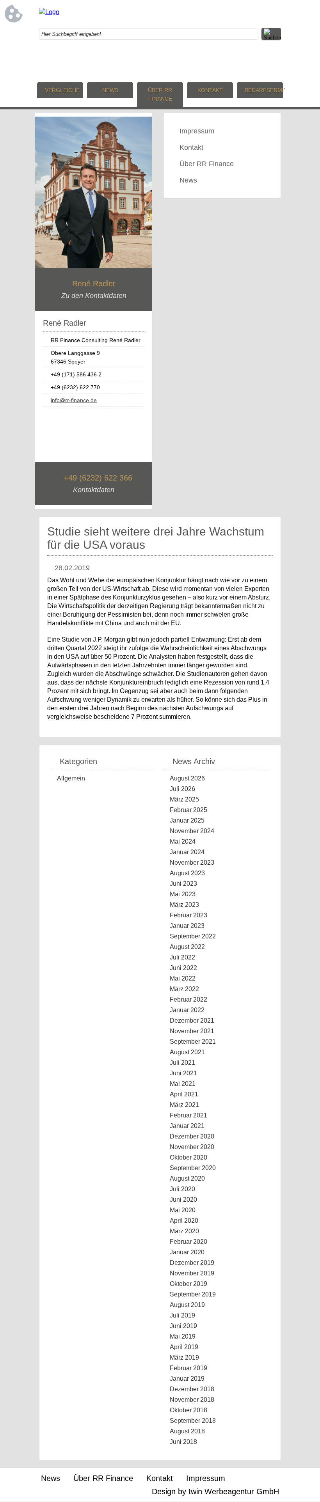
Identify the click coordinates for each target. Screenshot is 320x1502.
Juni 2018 (183, 1441)
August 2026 (187, 778)
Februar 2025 (188, 810)
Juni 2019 (183, 1326)
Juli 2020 (182, 1189)
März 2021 (184, 1104)
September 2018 (193, 1420)
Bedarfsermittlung (264, 90)
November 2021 (192, 1031)
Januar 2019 (187, 1378)
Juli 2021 (182, 1062)
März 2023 (184, 904)
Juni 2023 (183, 883)
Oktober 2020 (188, 1157)
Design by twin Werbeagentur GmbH (215, 1491)
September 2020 (193, 1168)
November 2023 (192, 862)
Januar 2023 (187, 925)
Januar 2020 (187, 1252)
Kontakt (210, 90)
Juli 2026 (182, 789)
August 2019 (187, 1305)
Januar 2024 (187, 852)
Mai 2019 (183, 1336)
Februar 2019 (188, 1368)
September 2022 (193, 936)
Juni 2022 (183, 968)
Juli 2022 (182, 957)
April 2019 (184, 1347)
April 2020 (184, 1220)
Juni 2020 (183, 1199)
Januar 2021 (187, 1126)
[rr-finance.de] (49, 12)
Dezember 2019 (192, 1262)
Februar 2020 (188, 1241)
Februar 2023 (188, 915)
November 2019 (192, 1273)
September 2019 (193, 1294)
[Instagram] (228, 14)
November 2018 (192, 1399)
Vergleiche (62, 90)
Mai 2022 (183, 978)
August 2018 (187, 1431)
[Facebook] (213, 14)
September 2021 (193, 1041)
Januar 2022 (187, 1010)
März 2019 (184, 1357)
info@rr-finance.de (74, 400)
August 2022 (187, 946)
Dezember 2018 (192, 1389)
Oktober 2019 (188, 1283)
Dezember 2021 (192, 1020)
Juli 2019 (182, 1315)
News (110, 90)
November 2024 (192, 831)
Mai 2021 (183, 1083)
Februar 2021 (188, 1115)
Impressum (197, 131)
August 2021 (187, 1052)
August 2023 (187, 873)
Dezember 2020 (192, 1136)
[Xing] (244, 14)
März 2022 (184, 989)
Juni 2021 (183, 1073)
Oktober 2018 (188, 1410)
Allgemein (71, 778)
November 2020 (192, 1147)
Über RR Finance (160, 94)
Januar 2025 (187, 820)
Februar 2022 (188, 999)
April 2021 (184, 1094)
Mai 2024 (183, 841)
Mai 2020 (183, 1210)
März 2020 (184, 1231)
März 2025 (184, 799)
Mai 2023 (183, 894)
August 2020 (187, 1178)
